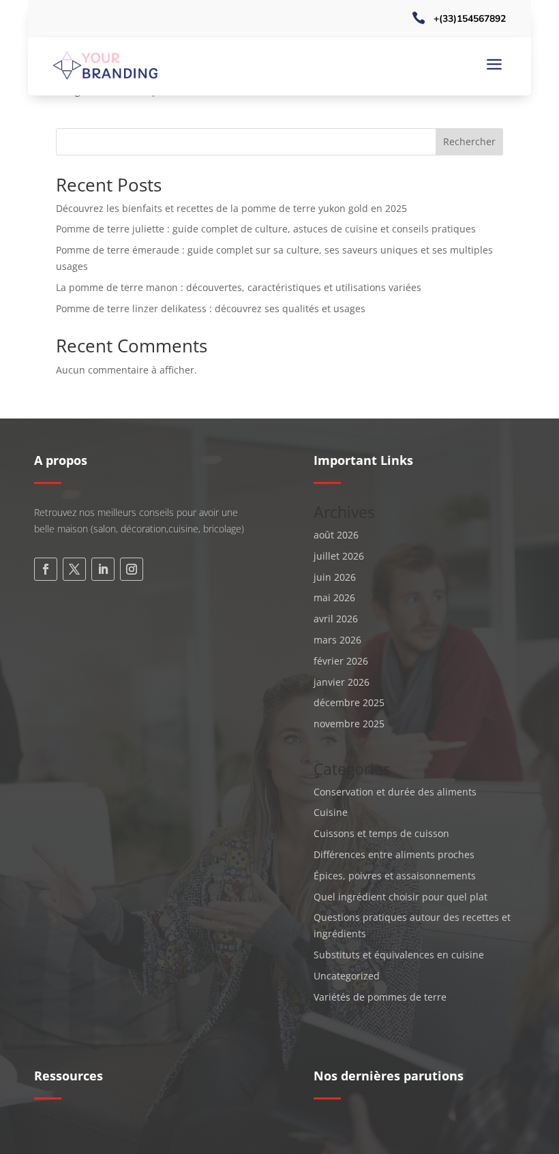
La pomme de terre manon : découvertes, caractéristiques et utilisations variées (238, 287)
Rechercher (469, 141)
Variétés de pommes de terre (380, 996)
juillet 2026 (339, 555)
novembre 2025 (349, 723)
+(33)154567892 (470, 18)
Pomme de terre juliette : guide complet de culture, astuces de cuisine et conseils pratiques (266, 228)
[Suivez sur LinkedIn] (103, 569)
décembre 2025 (349, 702)
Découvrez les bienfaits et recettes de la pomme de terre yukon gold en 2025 (231, 208)
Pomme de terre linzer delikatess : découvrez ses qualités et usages (210, 308)
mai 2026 (334, 597)
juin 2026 (335, 577)
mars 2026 (337, 639)
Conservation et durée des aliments (395, 791)
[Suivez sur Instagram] (131, 569)
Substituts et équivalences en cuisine (399, 954)
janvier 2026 (341, 681)
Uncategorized (347, 975)
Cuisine (331, 812)
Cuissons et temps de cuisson (381, 833)
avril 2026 (336, 618)
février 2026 (341, 660)
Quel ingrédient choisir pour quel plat (400, 896)
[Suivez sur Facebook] (45, 569)
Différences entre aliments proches (394, 854)
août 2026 (336, 534)
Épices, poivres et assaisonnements (395, 875)
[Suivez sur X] (74, 569)
